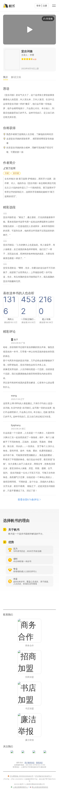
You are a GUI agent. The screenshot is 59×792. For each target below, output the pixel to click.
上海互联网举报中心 (20, 787)
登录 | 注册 (41, 5)
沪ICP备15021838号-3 (43, 776)
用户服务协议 (29, 762)
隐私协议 (39, 762)
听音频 (49, 18)
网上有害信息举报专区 (40, 787)
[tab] (5, 77)
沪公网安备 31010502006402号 (21, 776)
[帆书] (9, 5)
